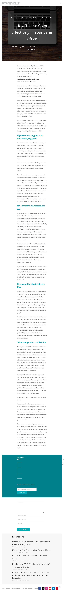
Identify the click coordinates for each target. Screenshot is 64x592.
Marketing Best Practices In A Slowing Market (31, 550)
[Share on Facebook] (19, 466)
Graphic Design (36, 17)
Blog (14, 17)
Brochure (36, 588)
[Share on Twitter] (19, 477)
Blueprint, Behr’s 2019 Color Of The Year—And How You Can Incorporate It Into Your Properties (30, 575)
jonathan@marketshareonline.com (28, 79)
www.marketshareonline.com (26, 82)
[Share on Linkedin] (19, 472)
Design (22, 17)
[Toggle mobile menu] (61, 3)
